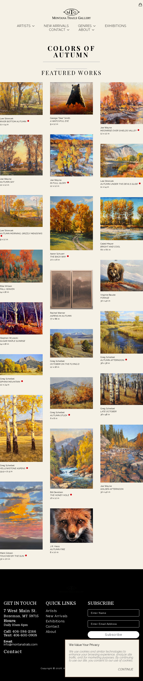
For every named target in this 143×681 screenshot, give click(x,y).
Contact (13, 651)
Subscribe (113, 635)
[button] (25, 26)
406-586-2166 (24, 631)
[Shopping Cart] (140, 5)
